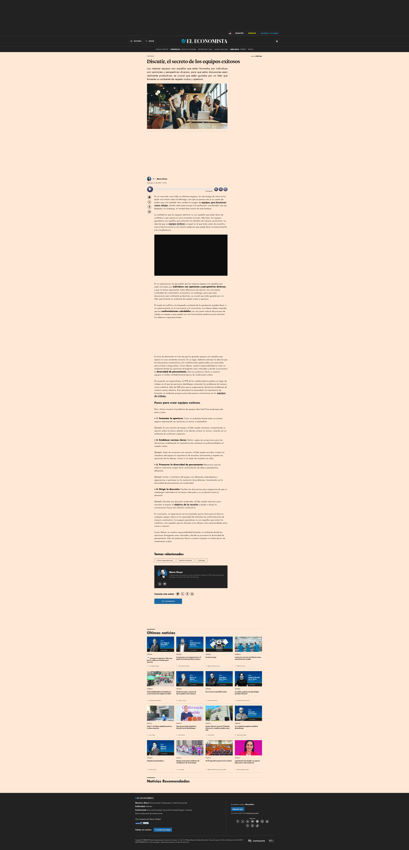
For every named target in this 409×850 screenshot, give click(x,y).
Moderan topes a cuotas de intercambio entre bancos (186, 693)
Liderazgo (201, 560)
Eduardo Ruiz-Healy (241, 735)
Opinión (149, 654)
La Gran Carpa (211, 657)
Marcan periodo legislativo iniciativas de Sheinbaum (186, 727)
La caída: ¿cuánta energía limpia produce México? (247, 693)
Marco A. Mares (182, 700)
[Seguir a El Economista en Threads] (252, 826)
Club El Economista (180, 803)
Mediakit (149, 806)
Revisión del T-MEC (205, 49)
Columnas (150, 56)
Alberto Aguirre (152, 769)
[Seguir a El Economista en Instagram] (262, 821)
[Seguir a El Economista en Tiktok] (257, 826)
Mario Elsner (162, 179)
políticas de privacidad (252, 813)
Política (149, 723)
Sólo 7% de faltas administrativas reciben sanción (159, 727)
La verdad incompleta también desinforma (246, 727)
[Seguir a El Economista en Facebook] (238, 821)
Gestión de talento (185, 560)
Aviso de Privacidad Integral (173, 810)
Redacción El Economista (214, 666)
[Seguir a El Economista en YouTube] (252, 821)
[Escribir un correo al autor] (164, 583)
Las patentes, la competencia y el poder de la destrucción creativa (188, 658)
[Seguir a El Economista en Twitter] (243, 821)
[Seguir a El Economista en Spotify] (257, 821)
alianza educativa (221, 49)
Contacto (188, 810)
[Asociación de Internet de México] (271, 841)
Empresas (238, 654)
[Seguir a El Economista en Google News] (247, 826)
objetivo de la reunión (186, 504)
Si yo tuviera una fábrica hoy (216, 692)
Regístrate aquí (238, 809)
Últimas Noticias (162, 49)
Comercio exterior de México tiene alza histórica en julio (248, 658)
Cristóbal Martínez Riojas (155, 700)
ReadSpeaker (209, 191)
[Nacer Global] (142, 823)
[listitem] (150, 189)
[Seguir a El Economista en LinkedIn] (247, 821)
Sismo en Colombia (188, 49)
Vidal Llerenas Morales (184, 666)
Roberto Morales (241, 666)
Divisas (250, 49)
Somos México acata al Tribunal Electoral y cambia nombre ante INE (218, 728)
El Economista (155, 803)
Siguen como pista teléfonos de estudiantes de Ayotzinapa (188, 762)
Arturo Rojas (152, 735)
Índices (243, 49)
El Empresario (166, 803)
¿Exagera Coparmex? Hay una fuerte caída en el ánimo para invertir (160, 660)
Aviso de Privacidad (154, 810)
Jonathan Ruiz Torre (212, 700)
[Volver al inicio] (177, 798)
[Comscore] (256, 841)
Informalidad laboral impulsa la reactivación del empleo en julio (159, 693)
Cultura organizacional (165, 560)
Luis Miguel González (154, 666)
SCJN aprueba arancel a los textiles (219, 761)
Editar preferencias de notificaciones (148, 813)
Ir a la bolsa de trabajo (162, 830)
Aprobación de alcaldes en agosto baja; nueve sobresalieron (247, 762)
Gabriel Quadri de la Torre (243, 700)
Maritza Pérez (182, 735)
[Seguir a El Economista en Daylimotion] (267, 821)
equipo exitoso (177, 223)
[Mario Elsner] (149, 179)
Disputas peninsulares (155, 761)
